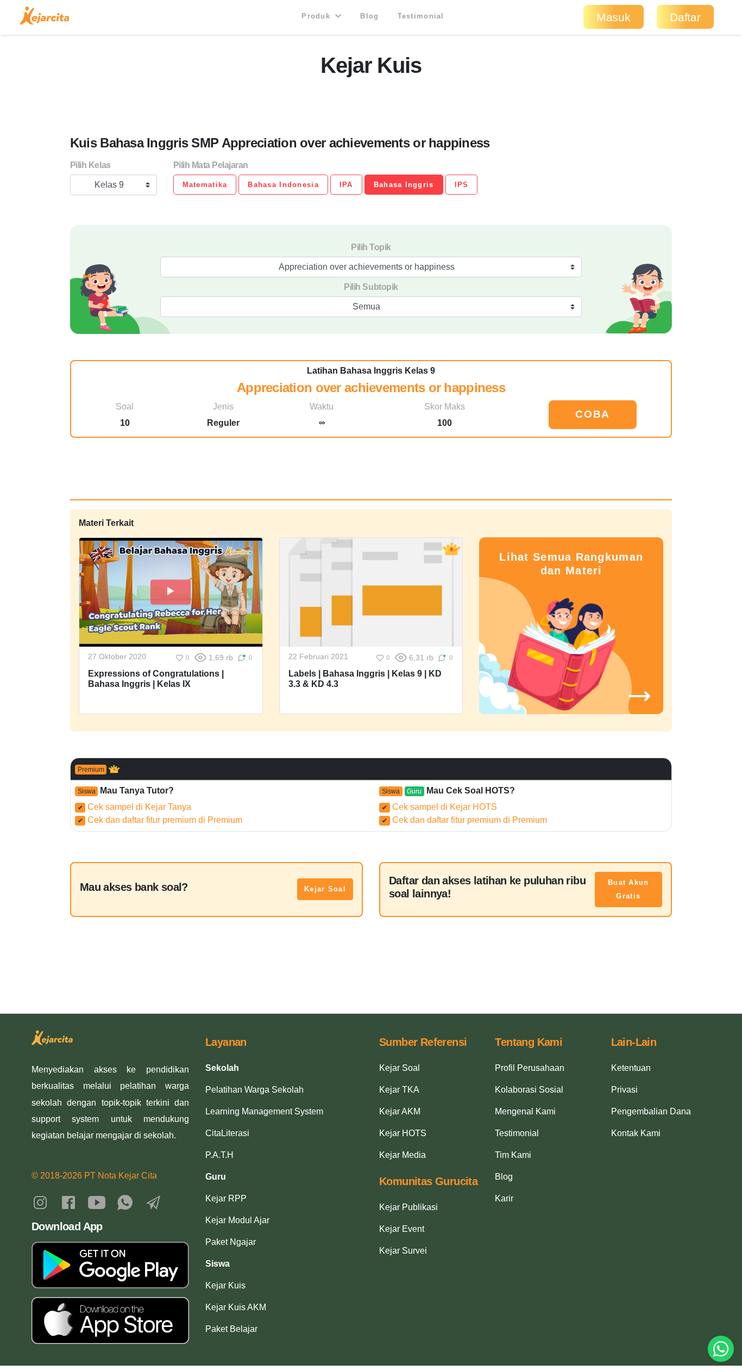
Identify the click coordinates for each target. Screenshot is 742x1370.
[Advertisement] (371, 102)
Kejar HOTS (402, 1133)
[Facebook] (68, 1201)
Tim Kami (513, 1155)
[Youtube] (96, 1201)
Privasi (624, 1089)
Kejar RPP (226, 1198)
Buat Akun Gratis (628, 889)
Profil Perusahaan (529, 1068)
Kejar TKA (399, 1089)
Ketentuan (631, 1068)
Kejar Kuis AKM (235, 1307)
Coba (593, 414)
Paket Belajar (231, 1329)
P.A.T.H (219, 1155)
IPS (462, 185)
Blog (369, 16)
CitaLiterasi (227, 1133)
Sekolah (222, 1068)
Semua (366, 306)
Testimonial (421, 16)
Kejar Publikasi (408, 1207)
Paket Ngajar (230, 1242)
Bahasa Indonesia (283, 185)
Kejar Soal (325, 889)
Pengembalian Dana (651, 1111)
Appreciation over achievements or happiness (367, 266)
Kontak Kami (636, 1133)
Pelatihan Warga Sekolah (254, 1089)
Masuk (613, 17)
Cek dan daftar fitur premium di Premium (160, 820)
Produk (317, 16)
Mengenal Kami (525, 1111)
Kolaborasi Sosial (529, 1089)
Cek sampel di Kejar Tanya (135, 806)
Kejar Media (402, 1155)
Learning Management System (264, 1111)
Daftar (685, 17)
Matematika (205, 185)
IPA (346, 185)
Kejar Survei (403, 1250)
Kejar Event (401, 1228)
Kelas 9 (109, 184)
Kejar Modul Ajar (237, 1220)
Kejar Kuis (225, 1285)
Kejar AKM (399, 1111)
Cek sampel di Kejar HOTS (439, 806)
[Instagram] (40, 1201)
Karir (504, 1198)
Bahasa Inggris (404, 185)
